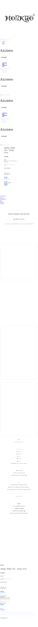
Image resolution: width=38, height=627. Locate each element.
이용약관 (1, 608)
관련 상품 (2, 203)
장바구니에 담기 (3, 592)
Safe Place (3, 41)
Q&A (3, 44)
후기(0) (1, 201)
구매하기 (2, 565)
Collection (3, 43)
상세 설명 (2, 198)
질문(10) (2, 202)
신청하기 (2, 604)
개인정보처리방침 (2, 609)
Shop (3, 42)
